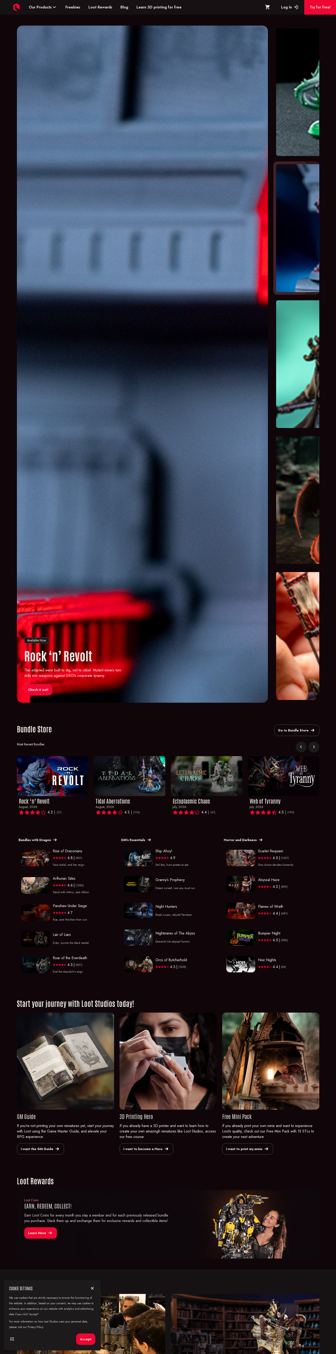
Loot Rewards (100, 7)
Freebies (72, 7)
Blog (124, 7)
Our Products (43, 7)
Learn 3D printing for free (158, 7)
